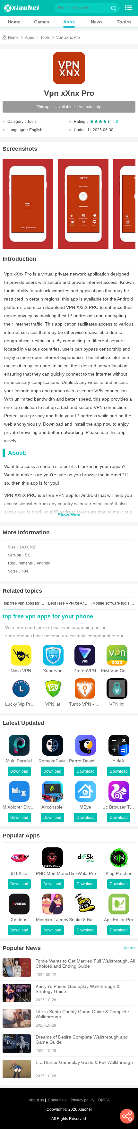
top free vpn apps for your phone (48, 616)
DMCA (104, 1100)
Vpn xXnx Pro (68, 37)
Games (41, 21)
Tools (45, 37)
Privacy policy (82, 1100)
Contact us (57, 1100)
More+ (129, 948)
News (97, 21)
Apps (69, 21)
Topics (124, 21)
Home (14, 21)
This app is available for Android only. (69, 107)
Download (19, 771)
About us (36, 1100)
